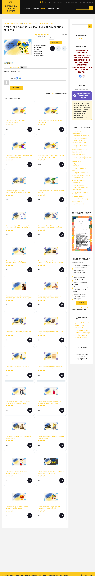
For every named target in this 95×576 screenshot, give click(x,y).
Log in (86, 38)
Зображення (14, 67)
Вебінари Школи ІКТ (79, 149)
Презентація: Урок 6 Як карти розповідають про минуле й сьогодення (18, 191)
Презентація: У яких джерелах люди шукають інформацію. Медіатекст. (17, 261)
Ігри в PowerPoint (81, 199)
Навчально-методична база (80, 193)
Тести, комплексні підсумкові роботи (79, 141)
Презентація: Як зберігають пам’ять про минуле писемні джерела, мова (50, 332)
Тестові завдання (79, 272)
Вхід (91, 2)
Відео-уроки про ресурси (82, 287)
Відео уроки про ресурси (78, 165)
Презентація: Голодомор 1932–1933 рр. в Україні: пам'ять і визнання (51, 472)
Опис (6, 67)
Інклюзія (76, 183)
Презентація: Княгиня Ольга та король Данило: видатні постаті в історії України (19, 297)
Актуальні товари (79, 180)
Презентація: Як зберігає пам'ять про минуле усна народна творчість (17, 367)
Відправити (16, 87)
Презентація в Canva (80, 268)
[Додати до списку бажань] (58, 48)
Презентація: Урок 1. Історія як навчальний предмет (15, 121)
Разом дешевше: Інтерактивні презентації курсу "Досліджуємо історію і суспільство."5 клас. (51, 156)
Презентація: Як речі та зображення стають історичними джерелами (49, 297)
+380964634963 (72, 2)
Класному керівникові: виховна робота (80, 188)
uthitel (52, 93)
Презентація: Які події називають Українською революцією (16, 472)
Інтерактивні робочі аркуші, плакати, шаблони (82, 158)
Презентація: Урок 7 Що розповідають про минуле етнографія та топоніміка (50, 226)
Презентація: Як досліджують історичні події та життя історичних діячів (18, 402)
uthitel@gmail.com (57, 2)
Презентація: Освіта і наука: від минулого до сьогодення (19, 437)
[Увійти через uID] (80, 76)
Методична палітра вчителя (11, 8)
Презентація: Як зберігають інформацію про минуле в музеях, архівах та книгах (50, 367)
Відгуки (23, 67)
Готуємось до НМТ (81, 172)
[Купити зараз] (52, 48)
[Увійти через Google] (83, 76)
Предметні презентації (77, 132)
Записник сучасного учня (83, 332)
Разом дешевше (80, 196)
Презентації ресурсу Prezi (81, 175)
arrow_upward (91, 572)
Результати (75, 307)
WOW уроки (79, 204)
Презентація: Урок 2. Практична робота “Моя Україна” (50, 121)
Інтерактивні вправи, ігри (79, 146)
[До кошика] (29, 129)
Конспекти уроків (80, 138)
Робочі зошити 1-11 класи (79, 169)
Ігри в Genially (79, 185)
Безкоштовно (77, 201)
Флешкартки (79, 178)
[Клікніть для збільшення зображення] (18, 47)
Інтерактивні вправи (80, 275)
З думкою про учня (81, 337)
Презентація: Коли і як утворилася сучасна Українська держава (49, 507)
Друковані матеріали (82, 136)
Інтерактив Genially (80, 294)
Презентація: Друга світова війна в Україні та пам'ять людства (17, 507)
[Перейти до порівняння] (64, 48)
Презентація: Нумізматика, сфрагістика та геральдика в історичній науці (18, 332)
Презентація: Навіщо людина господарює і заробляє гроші (51, 437)
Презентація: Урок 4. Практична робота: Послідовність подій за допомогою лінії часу (18, 226)
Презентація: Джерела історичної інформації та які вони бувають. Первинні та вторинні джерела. (51, 261)
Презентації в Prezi (80, 296)
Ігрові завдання (79, 270)
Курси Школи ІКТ (78, 152)
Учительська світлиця (82, 330)
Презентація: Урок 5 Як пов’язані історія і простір (51, 191)
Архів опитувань (86, 307)
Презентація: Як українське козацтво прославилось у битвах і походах (49, 402)
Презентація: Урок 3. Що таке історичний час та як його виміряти (19, 156)
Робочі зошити (78, 280)
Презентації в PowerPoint (82, 265)
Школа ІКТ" (79, 328)
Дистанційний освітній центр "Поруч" (82, 324)
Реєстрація (85, 2)
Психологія (76, 161)
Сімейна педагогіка (81, 335)
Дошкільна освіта (78, 154)
